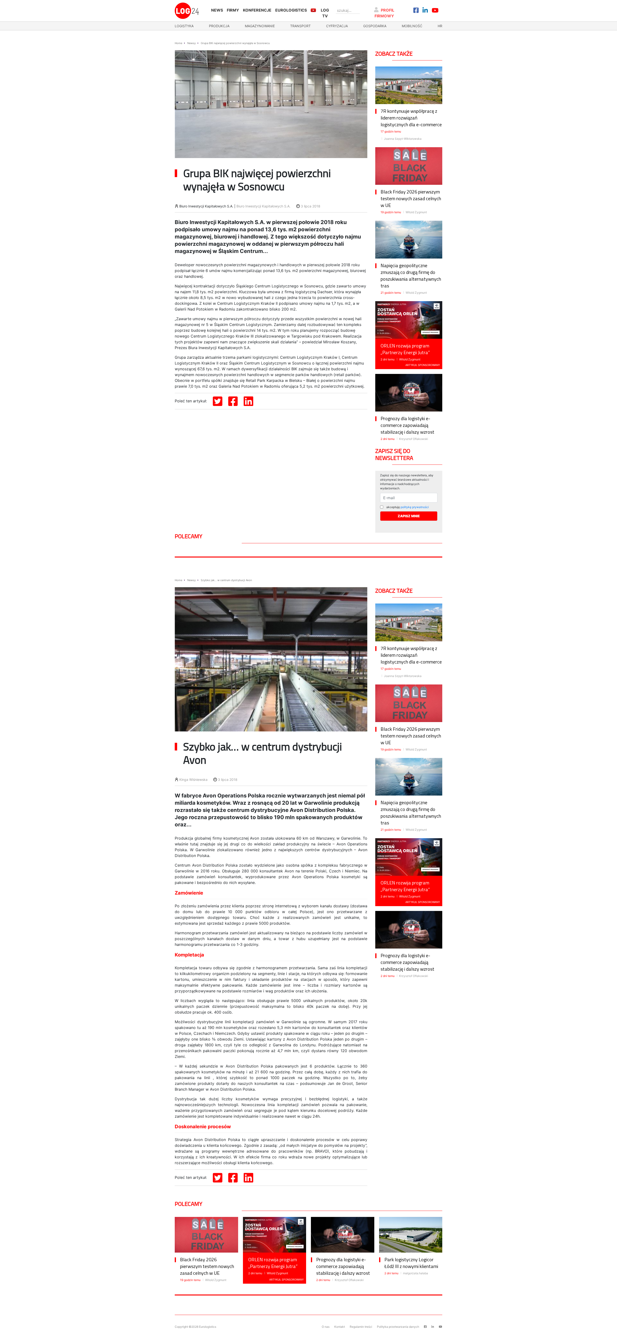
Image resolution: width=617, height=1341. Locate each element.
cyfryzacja (337, 26)
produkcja (219, 26)
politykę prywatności (415, 507)
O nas (325, 1326)
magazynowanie (260, 26)
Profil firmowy (385, 13)
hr (440, 26)
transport (300, 26)
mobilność (412, 26)
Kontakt (339, 1326)
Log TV (325, 13)
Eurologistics (291, 10)
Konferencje (257, 10)
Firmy (233, 10)
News (217, 10)
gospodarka (374, 26)
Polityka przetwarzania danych (398, 1326)
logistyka (184, 26)
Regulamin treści (361, 1326)
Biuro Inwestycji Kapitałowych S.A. (263, 206)
